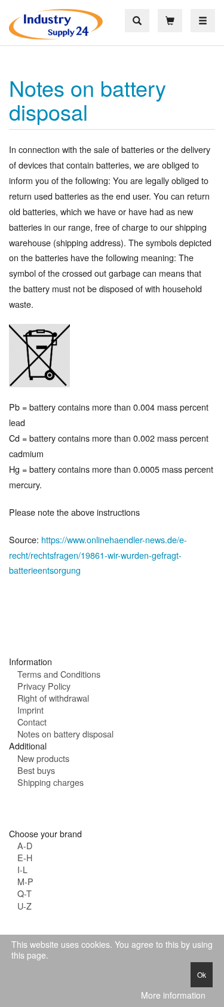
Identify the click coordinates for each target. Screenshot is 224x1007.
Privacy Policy (43, 686)
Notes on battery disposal (87, 99)
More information (173, 995)
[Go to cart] (170, 20)
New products (43, 758)
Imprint (30, 709)
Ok (201, 974)
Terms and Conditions (58, 674)
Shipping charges (50, 782)
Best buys (36, 770)
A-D (24, 845)
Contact (32, 721)
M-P (25, 881)
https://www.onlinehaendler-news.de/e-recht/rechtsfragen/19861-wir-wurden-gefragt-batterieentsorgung (98, 555)
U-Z (24, 905)
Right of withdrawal (53, 697)
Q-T (24, 893)
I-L (22, 869)
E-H (24, 857)
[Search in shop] (137, 20)
